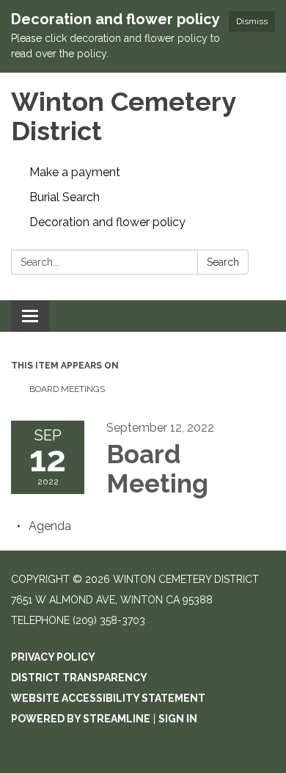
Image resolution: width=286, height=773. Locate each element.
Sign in (177, 719)
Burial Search (64, 197)
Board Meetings (67, 389)
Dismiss (252, 21)
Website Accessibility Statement (108, 698)
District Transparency (79, 677)
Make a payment (74, 172)
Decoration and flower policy (107, 222)
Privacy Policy (53, 657)
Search (223, 262)
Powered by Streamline (80, 719)
